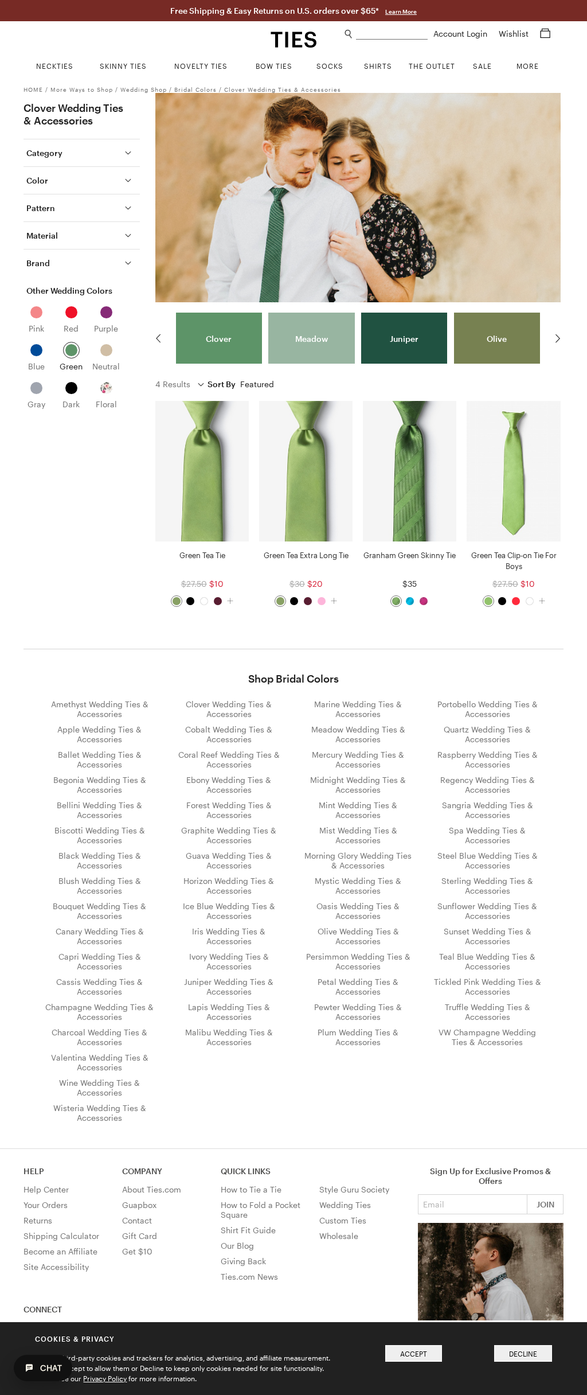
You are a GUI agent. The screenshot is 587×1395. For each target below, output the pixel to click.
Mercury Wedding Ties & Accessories (358, 759)
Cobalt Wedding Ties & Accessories (228, 734)
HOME (33, 89)
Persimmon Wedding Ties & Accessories (358, 961)
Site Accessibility (56, 1267)
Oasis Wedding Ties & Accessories (358, 911)
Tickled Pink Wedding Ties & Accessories (487, 986)
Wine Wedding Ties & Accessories (99, 1087)
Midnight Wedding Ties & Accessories (358, 784)
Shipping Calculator (61, 1236)
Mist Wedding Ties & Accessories (358, 835)
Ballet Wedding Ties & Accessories (100, 759)
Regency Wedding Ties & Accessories (487, 784)
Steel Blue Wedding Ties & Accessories (487, 860)
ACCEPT (413, 1354)
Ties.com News (249, 1276)
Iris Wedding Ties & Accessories (228, 936)
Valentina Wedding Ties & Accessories (99, 1062)
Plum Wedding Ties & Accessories (358, 1037)
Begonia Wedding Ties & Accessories (99, 784)
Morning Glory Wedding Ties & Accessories (358, 860)
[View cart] (545, 33)
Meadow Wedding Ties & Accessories (358, 734)
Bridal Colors (195, 89)
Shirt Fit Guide (248, 1230)
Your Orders (46, 1205)
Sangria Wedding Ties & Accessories (487, 810)
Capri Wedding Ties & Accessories (99, 961)
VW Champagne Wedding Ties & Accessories (487, 1037)
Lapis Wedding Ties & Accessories (229, 1012)
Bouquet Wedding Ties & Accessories (99, 911)
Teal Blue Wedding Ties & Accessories (487, 961)
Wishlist (515, 33)
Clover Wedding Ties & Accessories (282, 89)
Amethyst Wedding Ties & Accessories (99, 709)
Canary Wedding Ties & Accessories (100, 936)
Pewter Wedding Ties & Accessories (358, 1012)
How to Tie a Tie (251, 1189)
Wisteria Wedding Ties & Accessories (99, 1113)
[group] (219, 338)
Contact (137, 1220)
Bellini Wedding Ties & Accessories (99, 810)
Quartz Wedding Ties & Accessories (487, 734)
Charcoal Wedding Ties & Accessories (99, 1037)
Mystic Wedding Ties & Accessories (358, 885)
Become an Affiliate (60, 1251)
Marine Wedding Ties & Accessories (358, 709)
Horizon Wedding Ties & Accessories (228, 885)
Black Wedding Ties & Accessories (99, 860)
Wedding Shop (143, 89)
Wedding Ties (345, 1205)
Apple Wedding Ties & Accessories (99, 734)
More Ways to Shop (81, 89)
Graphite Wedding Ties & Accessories (228, 835)
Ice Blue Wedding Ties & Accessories (229, 911)
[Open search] (349, 34)
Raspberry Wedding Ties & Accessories (487, 759)
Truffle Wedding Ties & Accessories (487, 1012)
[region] (358, 338)
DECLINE (523, 1354)
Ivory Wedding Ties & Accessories (229, 961)
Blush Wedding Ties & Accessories (99, 885)
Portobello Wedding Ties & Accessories (487, 709)
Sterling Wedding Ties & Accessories (487, 885)
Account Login (461, 33)
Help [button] (34, 1171)
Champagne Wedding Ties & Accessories (99, 1012)
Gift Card (139, 1236)
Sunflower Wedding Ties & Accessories (487, 911)
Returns (38, 1220)
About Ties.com (151, 1189)
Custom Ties (342, 1220)
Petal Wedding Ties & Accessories (358, 986)
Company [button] (142, 1171)
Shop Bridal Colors (293, 678)
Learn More (401, 11)
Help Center (46, 1189)
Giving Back (243, 1261)
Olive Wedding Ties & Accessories (358, 936)
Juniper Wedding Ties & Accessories (228, 986)
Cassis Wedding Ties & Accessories (99, 986)
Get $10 (137, 1251)
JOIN (545, 1204)
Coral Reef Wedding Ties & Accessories (229, 759)
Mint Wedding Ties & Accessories (358, 810)
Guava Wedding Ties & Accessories (229, 860)
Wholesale (338, 1236)
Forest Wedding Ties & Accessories (229, 810)
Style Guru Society (354, 1189)
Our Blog (237, 1245)
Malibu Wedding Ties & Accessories (229, 1037)
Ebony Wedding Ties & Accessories (228, 784)
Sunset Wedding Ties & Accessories (487, 936)
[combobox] (392, 34)
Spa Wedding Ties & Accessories (487, 835)
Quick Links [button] (246, 1171)
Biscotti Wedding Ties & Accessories (99, 835)
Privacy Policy (105, 1378)
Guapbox (139, 1205)
